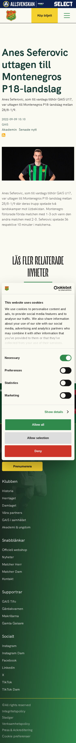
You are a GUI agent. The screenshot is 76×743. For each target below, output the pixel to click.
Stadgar (7, 717)
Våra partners (12, 513)
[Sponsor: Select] (63, 3)
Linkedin (8, 668)
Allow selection (38, 438)
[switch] (65, 370)
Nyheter (8, 557)
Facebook (9, 660)
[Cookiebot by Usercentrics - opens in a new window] (54, 288)
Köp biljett (44, 15)
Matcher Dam (12, 572)
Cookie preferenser (16, 736)
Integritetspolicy (13, 711)
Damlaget (9, 505)
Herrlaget (9, 498)
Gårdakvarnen (12, 609)
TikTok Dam (11, 689)
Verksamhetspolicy (16, 724)
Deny (38, 451)
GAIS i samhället (14, 520)
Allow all (38, 424)
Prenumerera (22, 466)
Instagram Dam (13, 653)
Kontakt (7, 579)
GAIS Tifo (9, 601)
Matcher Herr (12, 564)
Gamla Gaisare (13, 623)
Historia (7, 491)
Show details (54, 412)
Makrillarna (10, 616)
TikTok (7, 682)
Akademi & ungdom (16, 527)
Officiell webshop (14, 550)
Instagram (9, 646)
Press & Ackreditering (17, 730)
